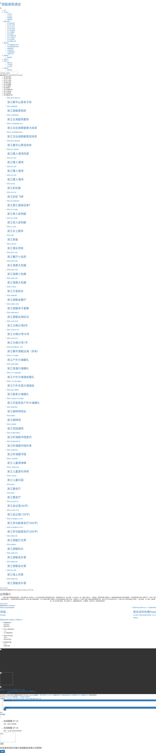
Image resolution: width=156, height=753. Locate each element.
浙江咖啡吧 (10, 34)
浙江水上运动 (11, 27)
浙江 (19, 698)
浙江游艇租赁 (22, 691)
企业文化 (9, 16)
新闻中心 (6, 61)
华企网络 (21, 697)
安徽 (31, 698)
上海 (13, 698)
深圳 (22, 698)
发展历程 (9, 19)
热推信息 (2, 689)
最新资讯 (9, 63)
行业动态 (9, 66)
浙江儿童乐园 (11, 37)
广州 (25, 698)
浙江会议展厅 (11, 39)
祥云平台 (9, 697)
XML (23, 689)
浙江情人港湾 (11, 25)
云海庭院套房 (11, 52)
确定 (2, 751)
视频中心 (6, 59)
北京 (16, 698)
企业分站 (8, 689)
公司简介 (9, 14)
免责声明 (27, 697)
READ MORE (4, 588)
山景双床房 (10, 50)
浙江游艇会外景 (11, 41)
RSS (19, 689)
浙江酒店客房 (11, 23)
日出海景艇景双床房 (13, 46)
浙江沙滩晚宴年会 (31, 691)
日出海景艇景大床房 (13, 45)
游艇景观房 (10, 48)
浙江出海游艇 (11, 30)
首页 (5, 10)
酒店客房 (6, 43)
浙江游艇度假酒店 (13, 691)
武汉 (11, 698)
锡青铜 (8, 693)
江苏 (8, 698)
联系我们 (6, 68)
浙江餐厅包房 (11, 28)
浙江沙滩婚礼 (11, 32)
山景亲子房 (10, 54)
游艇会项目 (7, 21)
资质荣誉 (9, 18)
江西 (39, 698)
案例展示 (6, 55)
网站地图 (14, 689)
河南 (37, 698)
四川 (28, 698)
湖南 (34, 698)
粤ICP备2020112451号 (46, 695)
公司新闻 (9, 64)
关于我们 (6, 12)
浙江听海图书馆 (11, 36)
